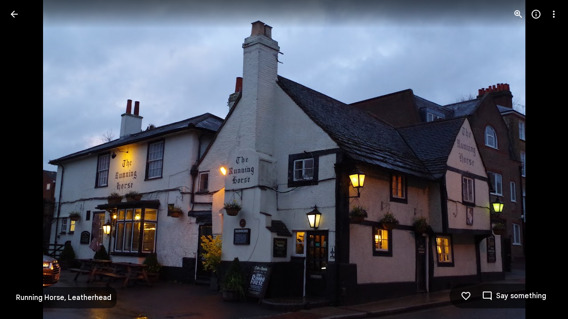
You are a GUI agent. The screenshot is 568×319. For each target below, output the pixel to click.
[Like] (466, 296)
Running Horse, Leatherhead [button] (63, 297)
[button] (24, 159)
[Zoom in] (518, 14)
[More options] (554, 14)
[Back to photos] (14, 14)
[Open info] (536, 14)
